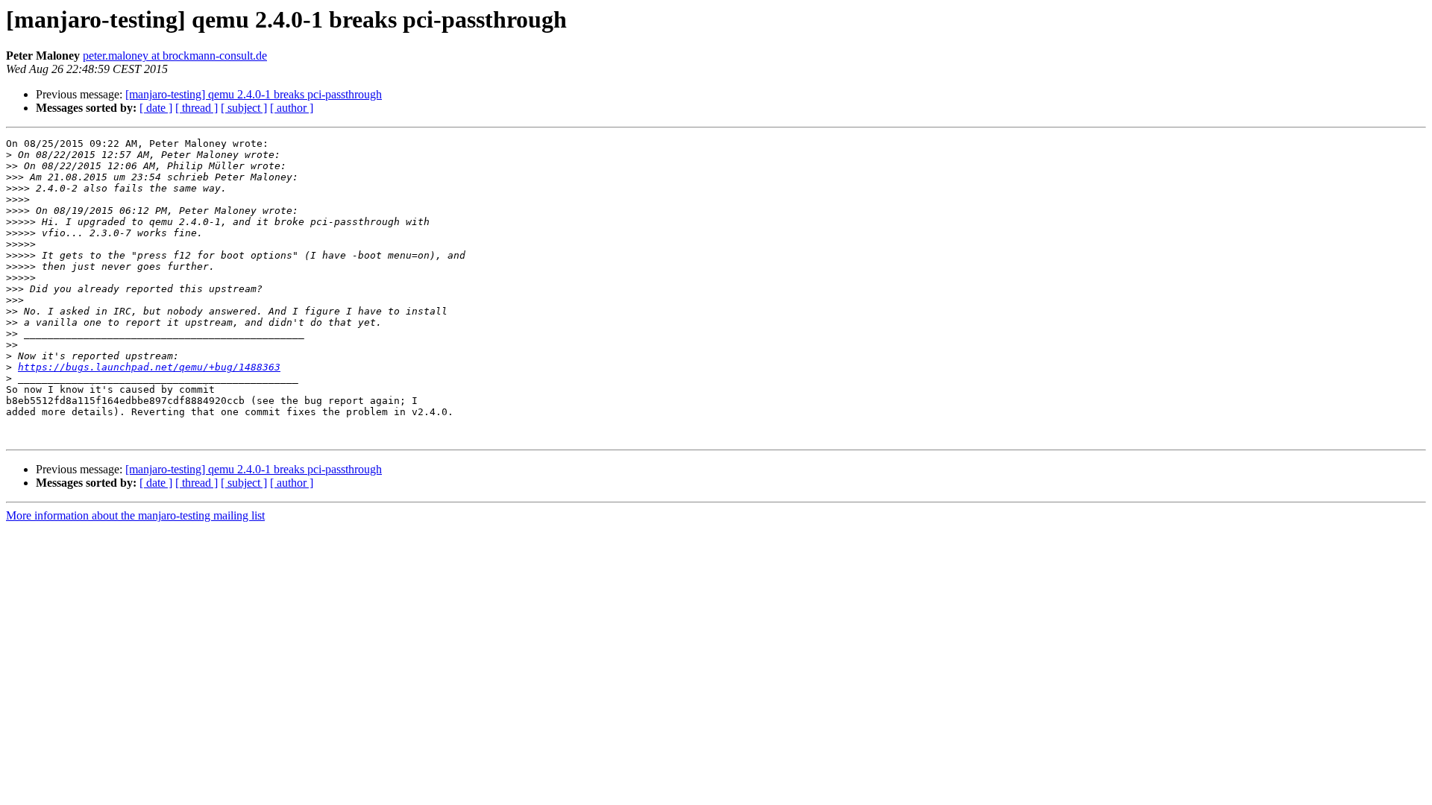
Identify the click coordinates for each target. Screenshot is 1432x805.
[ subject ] (244, 107)
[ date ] (155, 107)
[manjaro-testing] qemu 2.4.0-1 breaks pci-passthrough (253, 94)
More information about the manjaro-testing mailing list (135, 515)
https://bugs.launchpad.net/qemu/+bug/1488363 (149, 367)
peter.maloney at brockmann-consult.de (175, 55)
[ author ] (291, 107)
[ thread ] (196, 107)
